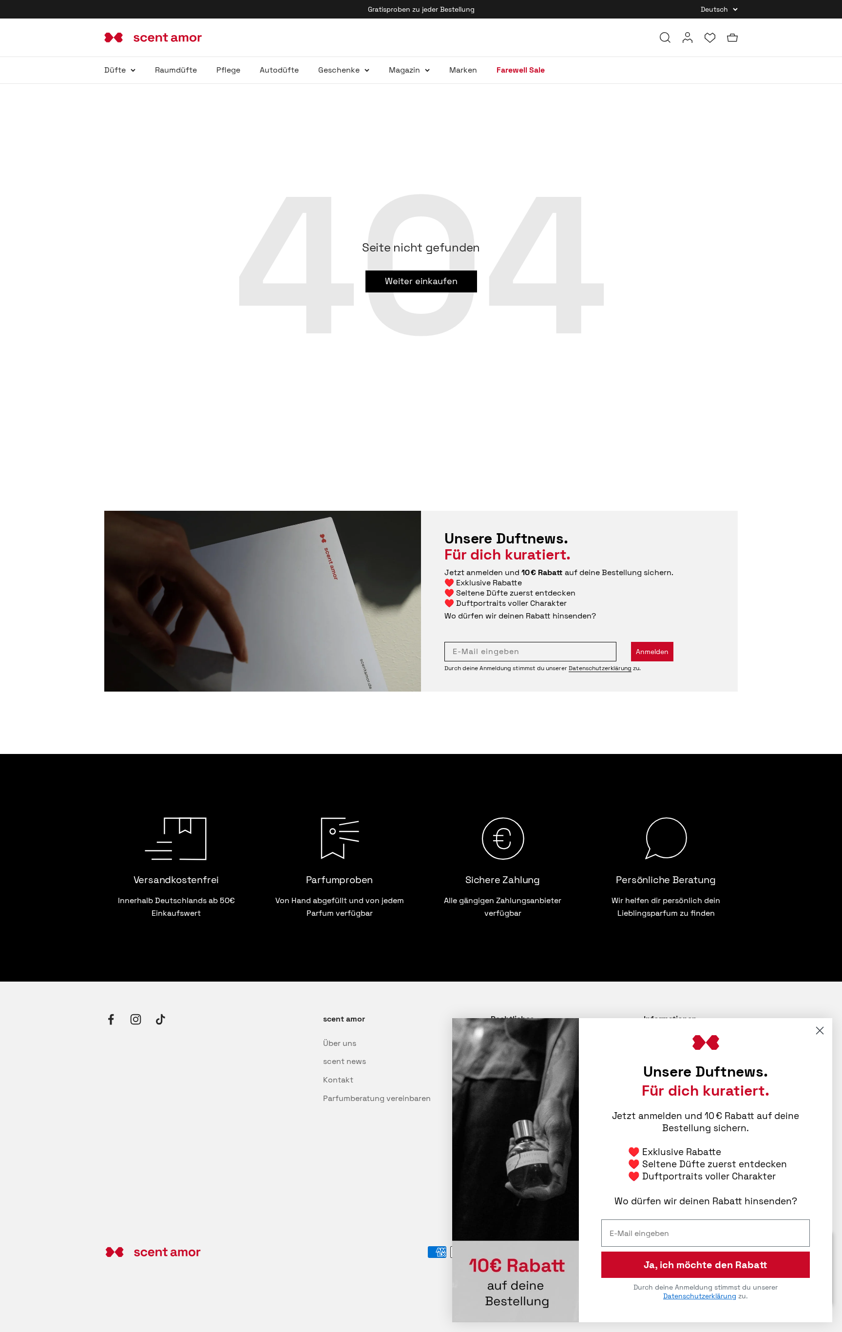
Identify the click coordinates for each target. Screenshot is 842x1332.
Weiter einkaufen (421, 281)
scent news (344, 1061)
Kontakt (338, 1080)
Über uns (339, 1043)
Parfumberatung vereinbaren (377, 1098)
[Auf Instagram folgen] (135, 1019)
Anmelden (652, 651)
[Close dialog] (819, 1030)
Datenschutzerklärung (600, 668)
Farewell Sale (521, 70)
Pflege (228, 70)
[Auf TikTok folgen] (160, 1019)
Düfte (115, 70)
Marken (463, 70)
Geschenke (339, 70)
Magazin (404, 70)
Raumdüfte (176, 70)
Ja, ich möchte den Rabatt (705, 1264)
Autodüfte (279, 70)
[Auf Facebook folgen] (110, 1019)
